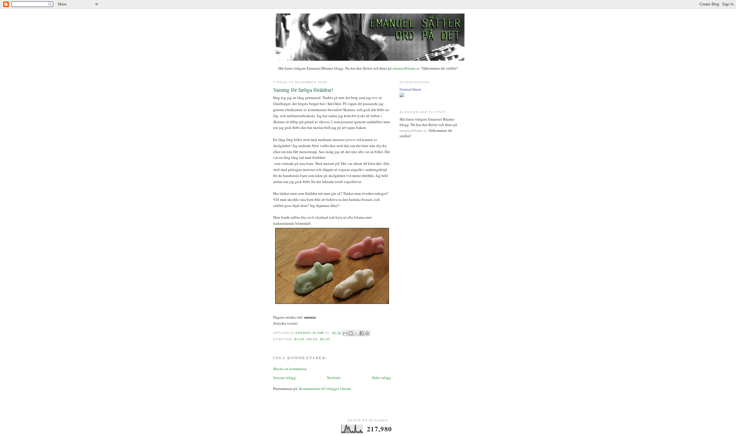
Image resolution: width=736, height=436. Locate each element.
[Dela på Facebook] (362, 333)
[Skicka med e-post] (345, 333)
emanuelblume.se (405, 68)
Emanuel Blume (410, 89)
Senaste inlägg (284, 377)
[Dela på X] (356, 333)
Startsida (333, 377)
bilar (299, 339)
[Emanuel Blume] (402, 95)
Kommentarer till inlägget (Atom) (325, 388)
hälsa (312, 339)
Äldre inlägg (381, 377)
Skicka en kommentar (290, 368)
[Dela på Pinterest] (367, 333)
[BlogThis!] (351, 333)
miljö (325, 339)
